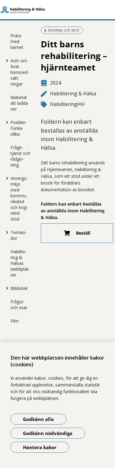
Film (14, 321)
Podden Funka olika (18, 128)
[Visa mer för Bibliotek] (6, 288)
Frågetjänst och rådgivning (20, 156)
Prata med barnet (16, 41)
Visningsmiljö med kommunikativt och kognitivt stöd (19, 198)
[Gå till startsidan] (57, 10)
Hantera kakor (39, 447)
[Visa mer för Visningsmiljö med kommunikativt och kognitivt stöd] (6, 178)
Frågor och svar (18, 304)
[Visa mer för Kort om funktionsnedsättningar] (6, 60)
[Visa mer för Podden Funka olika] (6, 122)
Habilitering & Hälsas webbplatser (20, 263)
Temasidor (18, 235)
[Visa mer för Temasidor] (6, 232)
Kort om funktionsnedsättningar (19, 72)
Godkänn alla (38, 419)
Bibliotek (19, 288)
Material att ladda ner (19, 103)
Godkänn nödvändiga (47, 433)
